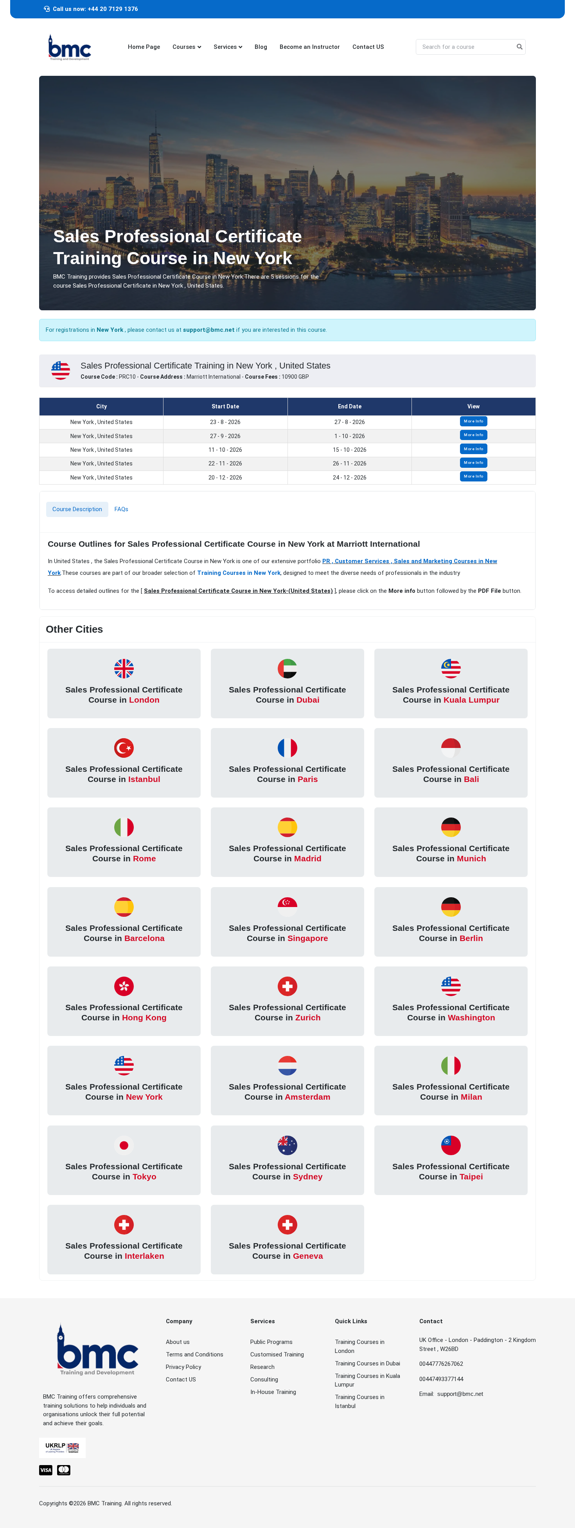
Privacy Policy (183, 1367)
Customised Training (277, 1354)
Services (225, 46)
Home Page (144, 46)
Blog (261, 46)
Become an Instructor (310, 46)
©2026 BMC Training (95, 1503)
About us (178, 1341)
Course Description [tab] (77, 509)
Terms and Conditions (194, 1354)
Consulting (264, 1379)
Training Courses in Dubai (367, 1363)
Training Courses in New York (238, 572)
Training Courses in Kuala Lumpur (367, 1380)
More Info (473, 421)
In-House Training (273, 1392)
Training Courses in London (360, 1346)
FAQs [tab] (121, 509)
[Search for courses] (520, 47)
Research (262, 1367)
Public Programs (271, 1341)
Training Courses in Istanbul (360, 1402)
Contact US (368, 46)
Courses (183, 46)
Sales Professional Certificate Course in (124, 694)
